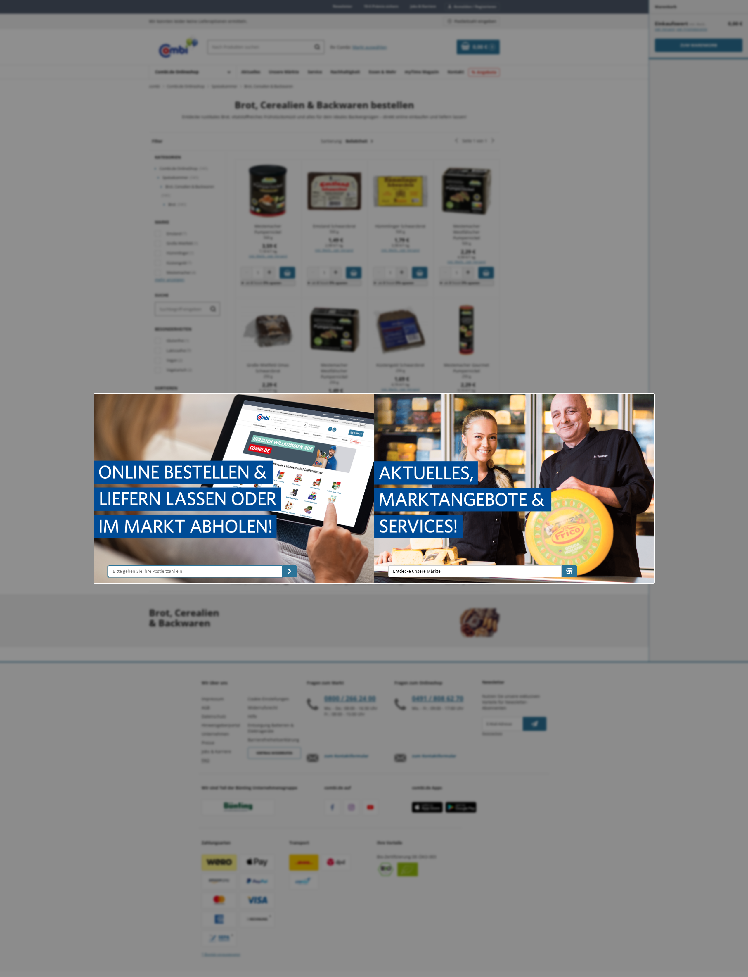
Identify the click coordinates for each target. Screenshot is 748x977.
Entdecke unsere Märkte (417, 571)
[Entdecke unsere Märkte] (569, 571)
